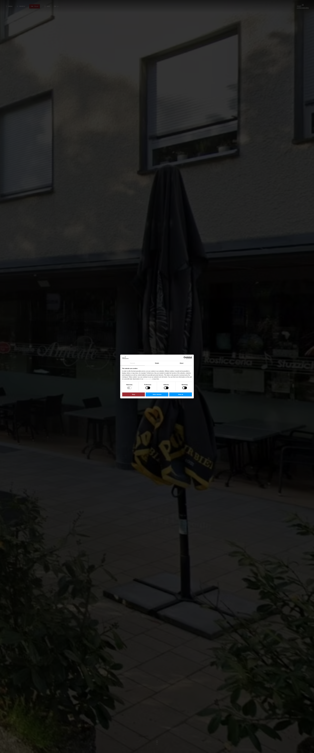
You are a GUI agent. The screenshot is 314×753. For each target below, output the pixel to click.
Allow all (180, 394)
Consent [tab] (132, 363)
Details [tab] (157, 363)
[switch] (147, 388)
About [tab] (181, 363)
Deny (133, 394)
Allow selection (157, 394)
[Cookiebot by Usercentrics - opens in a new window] (185, 357)
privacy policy (148, 379)
